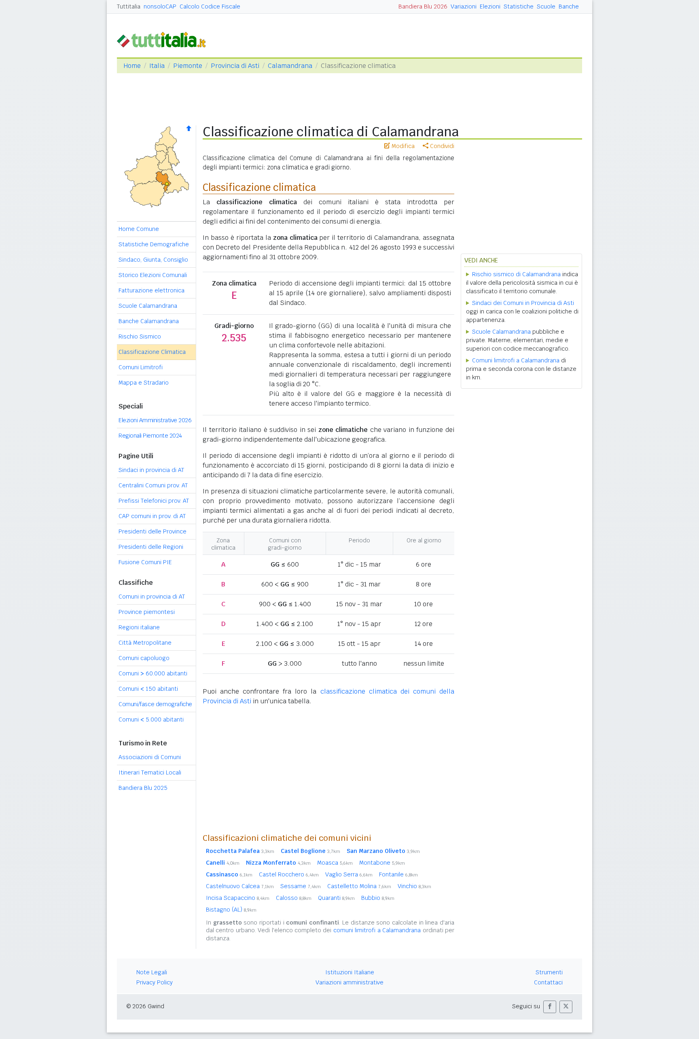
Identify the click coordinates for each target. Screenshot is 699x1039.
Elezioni (490, 6)
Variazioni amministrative (349, 982)
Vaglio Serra (349, 874)
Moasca (335, 862)
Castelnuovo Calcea (240, 886)
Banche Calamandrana (149, 321)
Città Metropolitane (145, 642)
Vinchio (414, 886)
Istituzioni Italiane (349, 972)
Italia (157, 65)
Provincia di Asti (235, 65)
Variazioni (464, 6)
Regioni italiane (139, 627)
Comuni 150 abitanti (148, 688)
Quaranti (336, 897)
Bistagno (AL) (231, 909)
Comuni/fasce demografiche (155, 704)
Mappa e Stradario (144, 382)
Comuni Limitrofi (141, 367)
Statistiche (519, 6)
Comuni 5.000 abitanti (151, 719)
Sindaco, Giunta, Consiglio (153, 259)
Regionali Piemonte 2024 (150, 435)
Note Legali (151, 972)
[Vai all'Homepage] (164, 39)
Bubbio (377, 897)
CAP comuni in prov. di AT (152, 516)
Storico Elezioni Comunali (153, 275)
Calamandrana (290, 65)
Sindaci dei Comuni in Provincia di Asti (523, 303)
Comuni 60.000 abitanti (153, 673)
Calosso (293, 897)
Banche (569, 6)
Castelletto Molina (359, 886)
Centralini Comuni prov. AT (153, 485)
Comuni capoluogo (144, 658)
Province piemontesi (147, 612)
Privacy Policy (154, 982)
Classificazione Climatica (152, 352)
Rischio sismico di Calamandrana (516, 274)
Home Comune (139, 229)
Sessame (300, 886)
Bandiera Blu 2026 (422, 6)
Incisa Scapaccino (237, 897)
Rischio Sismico (140, 336)
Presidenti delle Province (152, 531)
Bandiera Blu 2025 (143, 787)
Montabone (382, 862)
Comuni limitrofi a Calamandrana (515, 360)
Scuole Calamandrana (148, 305)
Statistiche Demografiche (154, 244)
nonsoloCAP (160, 6)
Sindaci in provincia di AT (151, 470)
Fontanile (398, 874)
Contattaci (548, 982)
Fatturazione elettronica (151, 290)
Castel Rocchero (289, 874)
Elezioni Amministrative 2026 (155, 420)
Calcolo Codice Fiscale (210, 6)
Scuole (546, 6)
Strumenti (549, 972)
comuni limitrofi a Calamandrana (377, 930)
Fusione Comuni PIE (145, 562)
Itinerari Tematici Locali (150, 772)
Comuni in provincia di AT (152, 596)
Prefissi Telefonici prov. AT (154, 500)
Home (132, 65)
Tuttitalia (128, 6)
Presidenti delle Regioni (151, 546)
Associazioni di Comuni (150, 757)
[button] (549, 1007)
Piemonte (187, 65)
